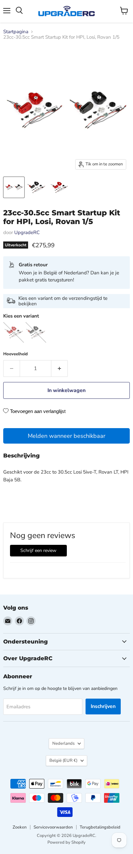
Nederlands (63, 743)
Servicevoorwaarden (53, 827)
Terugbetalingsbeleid (100, 827)
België (63, 760)
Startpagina (15, 31)
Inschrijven (103, 706)
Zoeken (19, 827)
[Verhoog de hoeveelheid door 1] (59, 368)
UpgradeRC (27, 232)
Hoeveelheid (15, 354)
